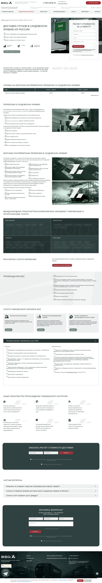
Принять (80, 580)
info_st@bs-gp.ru (62, 1)
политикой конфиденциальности (87, 55)
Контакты (97, 11)
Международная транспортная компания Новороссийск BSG (10, 561)
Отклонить (87, 580)
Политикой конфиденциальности (24, 581)
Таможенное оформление (11, 120)
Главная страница (5, 20)
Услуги (73, 11)
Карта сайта (29, 560)
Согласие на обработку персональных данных (86, 49)
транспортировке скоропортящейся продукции (15, 111)
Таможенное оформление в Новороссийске (57, 558)
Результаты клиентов (7, 11)
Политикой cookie (62, 579)
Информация (85, 11)
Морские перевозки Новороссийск (54, 555)
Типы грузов (43, 11)
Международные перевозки (26, 11)
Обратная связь (30, 558)
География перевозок (59, 11)
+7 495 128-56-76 (49, 3)
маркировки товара (72, 372)
